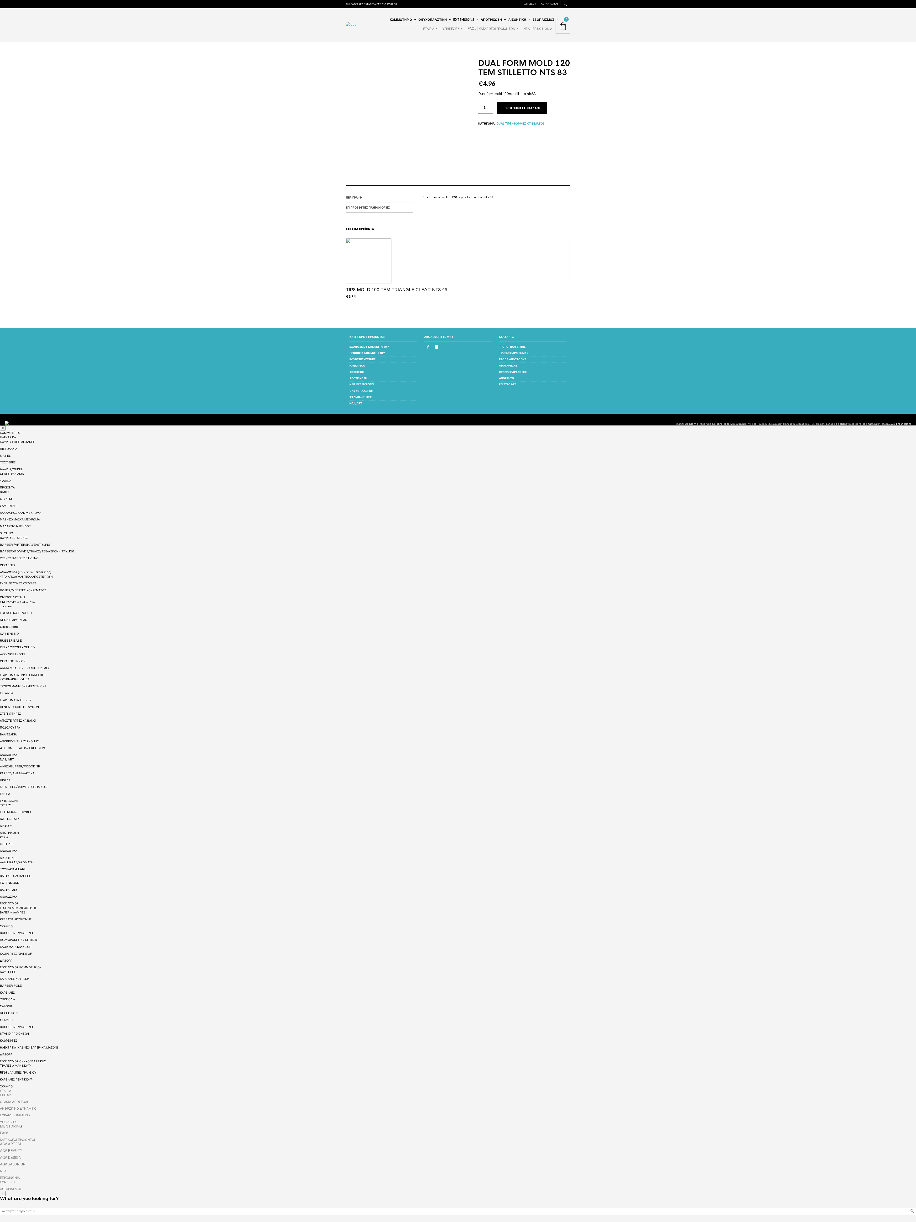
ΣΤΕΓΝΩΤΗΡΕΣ (10, 713)
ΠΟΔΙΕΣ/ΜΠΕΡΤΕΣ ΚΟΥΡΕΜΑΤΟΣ (23, 590)
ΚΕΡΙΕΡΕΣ (6, 844)
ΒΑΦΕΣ (5, 492)
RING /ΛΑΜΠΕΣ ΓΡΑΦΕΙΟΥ (18, 1072)
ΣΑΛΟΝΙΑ (6, 1006)
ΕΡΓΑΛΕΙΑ (6, 693)
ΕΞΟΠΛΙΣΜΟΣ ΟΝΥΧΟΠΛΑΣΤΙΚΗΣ (23, 1061)
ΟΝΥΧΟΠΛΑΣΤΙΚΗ (432, 20)
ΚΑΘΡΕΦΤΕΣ (8, 1040)
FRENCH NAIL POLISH (16, 613)
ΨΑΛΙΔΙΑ (5, 481)
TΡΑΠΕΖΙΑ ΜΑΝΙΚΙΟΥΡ (15, 1065)
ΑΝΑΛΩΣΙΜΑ (8, 755)
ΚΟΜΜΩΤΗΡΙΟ (401, 20)
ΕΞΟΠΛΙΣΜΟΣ (543, 20)
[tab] (379, 198)
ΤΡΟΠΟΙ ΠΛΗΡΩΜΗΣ (512, 346)
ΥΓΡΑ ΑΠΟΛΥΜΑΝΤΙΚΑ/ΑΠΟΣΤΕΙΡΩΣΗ (26, 576)
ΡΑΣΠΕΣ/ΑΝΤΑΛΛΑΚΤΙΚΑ (17, 773)
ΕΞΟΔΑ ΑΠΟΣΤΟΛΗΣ (512, 359)
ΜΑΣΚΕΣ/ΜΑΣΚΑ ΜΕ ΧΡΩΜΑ (20, 519)
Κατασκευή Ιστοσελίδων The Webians (889, 423)
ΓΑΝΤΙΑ (5, 794)
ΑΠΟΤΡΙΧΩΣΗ (491, 20)
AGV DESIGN (10, 1157)
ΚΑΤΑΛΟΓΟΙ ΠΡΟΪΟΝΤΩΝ (497, 29)
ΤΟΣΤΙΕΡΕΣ (8, 462)
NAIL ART (355, 403)
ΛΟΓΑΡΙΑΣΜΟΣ (549, 3)
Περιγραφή (354, 197)
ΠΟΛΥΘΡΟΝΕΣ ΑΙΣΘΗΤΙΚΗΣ (19, 940)
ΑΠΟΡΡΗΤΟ (506, 378)
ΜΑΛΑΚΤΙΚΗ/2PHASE (15, 526)
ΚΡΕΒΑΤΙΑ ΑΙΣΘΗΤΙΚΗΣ (16, 919)
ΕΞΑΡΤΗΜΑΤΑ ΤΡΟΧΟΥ (15, 700)
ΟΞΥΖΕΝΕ (6, 499)
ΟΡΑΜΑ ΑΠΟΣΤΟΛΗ (15, 1102)
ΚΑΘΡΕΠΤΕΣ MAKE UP (16, 953)
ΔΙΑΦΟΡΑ (6, 826)
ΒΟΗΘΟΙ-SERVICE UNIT (17, 933)
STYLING (6, 533)
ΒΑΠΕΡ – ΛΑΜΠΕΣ (12, 912)
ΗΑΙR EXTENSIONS (361, 384)
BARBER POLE (11, 985)
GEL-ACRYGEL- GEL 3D (17, 647)
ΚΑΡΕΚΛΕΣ (7, 992)
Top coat (6, 606)
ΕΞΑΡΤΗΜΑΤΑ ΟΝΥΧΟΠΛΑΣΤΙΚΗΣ (23, 675)
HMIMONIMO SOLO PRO (17, 602)
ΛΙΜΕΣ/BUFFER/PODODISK (20, 766)
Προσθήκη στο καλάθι (522, 108)
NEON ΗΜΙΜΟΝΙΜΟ (13, 620)
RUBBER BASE (11, 640)
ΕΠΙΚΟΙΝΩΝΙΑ (542, 29)
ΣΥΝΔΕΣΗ (530, 3)
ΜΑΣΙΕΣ (5, 455)
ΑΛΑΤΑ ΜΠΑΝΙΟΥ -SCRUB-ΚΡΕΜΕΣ (25, 668)
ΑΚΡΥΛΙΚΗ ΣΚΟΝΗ (12, 654)
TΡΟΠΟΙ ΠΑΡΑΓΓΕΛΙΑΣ (513, 353)
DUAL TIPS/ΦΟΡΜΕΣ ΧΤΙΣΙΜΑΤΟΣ (520, 124)
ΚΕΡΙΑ (4, 837)
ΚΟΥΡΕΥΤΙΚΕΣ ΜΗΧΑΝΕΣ (17, 442)
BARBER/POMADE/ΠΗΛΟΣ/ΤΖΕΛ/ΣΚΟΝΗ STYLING (37, 551)
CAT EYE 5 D (9, 633)
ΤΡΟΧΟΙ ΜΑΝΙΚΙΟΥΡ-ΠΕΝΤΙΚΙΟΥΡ (23, 686)
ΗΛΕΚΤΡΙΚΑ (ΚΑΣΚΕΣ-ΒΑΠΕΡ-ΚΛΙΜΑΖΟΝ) (29, 1047)
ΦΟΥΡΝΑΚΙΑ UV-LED (14, 679)
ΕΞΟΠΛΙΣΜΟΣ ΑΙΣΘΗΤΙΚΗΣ (18, 908)
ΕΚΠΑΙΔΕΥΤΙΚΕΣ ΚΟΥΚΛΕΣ (18, 583)
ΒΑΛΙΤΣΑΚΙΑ (8, 734)
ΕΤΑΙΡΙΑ (428, 29)
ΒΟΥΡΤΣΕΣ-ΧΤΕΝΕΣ (362, 359)
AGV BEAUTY (11, 1151)
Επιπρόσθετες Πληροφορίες (368, 208)
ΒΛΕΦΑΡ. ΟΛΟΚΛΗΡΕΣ (15, 876)
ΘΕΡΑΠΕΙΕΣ (8, 565)
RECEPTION (9, 1013)
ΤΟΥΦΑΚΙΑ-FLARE (13, 869)
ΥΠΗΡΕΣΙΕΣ (450, 29)
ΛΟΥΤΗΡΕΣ (8, 972)
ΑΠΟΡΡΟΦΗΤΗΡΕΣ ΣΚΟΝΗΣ (19, 741)
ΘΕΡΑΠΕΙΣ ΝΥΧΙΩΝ (13, 661)
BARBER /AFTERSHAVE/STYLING (25, 544)
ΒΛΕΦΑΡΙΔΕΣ (9, 890)
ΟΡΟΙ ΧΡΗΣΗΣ (508, 365)
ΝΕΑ (526, 29)
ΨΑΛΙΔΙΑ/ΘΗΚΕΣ (360, 397)
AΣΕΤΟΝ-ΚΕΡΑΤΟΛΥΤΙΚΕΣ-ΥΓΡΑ (23, 748)
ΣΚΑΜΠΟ (6, 926)
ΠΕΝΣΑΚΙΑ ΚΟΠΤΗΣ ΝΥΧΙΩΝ (19, 707)
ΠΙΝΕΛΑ (5, 780)
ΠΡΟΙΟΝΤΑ (7, 487)
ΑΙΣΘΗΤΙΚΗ (517, 20)
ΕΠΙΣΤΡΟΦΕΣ (507, 384)
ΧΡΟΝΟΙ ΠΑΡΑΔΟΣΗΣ (513, 372)
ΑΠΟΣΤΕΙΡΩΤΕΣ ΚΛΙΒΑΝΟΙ (18, 720)
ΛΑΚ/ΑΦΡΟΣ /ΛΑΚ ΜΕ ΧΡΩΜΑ (20, 512)
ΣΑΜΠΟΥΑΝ (8, 506)
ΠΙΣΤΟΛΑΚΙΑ (8, 449)
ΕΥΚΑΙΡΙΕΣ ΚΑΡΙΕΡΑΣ (15, 1115)
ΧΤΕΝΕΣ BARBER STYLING (19, 558)
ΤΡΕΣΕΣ (5, 805)
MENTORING (11, 1126)
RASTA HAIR (9, 819)
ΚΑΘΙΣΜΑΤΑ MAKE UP (15, 947)
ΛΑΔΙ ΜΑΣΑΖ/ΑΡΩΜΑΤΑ (16, 862)
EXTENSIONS (463, 20)
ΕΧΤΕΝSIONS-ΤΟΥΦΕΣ (16, 812)
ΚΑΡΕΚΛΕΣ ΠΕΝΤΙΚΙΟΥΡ (16, 1079)
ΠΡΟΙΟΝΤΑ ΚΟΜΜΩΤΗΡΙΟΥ (367, 353)
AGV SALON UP (13, 1164)
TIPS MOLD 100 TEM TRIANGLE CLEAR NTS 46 (396, 289)
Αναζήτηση (912, 1211)
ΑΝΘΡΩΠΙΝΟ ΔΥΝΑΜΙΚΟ (18, 1108)
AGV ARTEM (10, 1144)
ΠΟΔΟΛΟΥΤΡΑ (10, 727)
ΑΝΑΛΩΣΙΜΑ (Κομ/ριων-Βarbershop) (25, 572)
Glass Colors (9, 627)
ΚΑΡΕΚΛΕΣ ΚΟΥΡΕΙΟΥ (15, 979)
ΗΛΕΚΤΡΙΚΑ (357, 365)
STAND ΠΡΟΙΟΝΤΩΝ (14, 1033)
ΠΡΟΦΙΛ (6, 1095)
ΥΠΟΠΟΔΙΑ (7, 999)
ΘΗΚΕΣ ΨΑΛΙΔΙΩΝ (12, 474)
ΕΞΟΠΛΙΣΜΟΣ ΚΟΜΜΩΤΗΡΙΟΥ (369, 346)
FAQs (472, 29)
